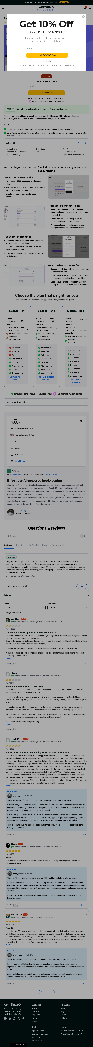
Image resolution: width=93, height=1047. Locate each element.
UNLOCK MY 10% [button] (47, 55)
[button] (83, 16)
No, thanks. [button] (47, 61)
